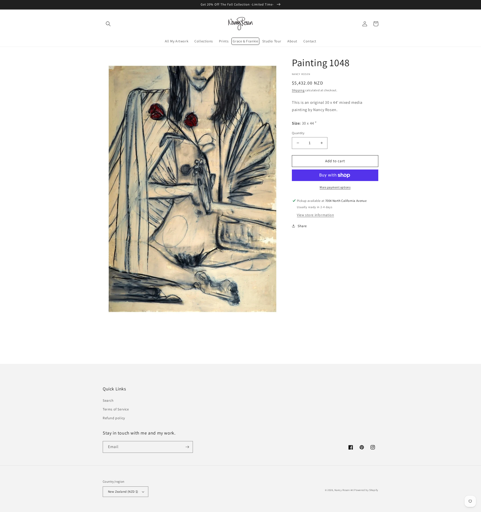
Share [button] (302, 226)
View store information (315, 215)
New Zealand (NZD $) (123, 491)
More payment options (335, 187)
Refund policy (114, 418)
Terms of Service (116, 409)
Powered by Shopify (366, 490)
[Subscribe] (187, 447)
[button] (108, 23)
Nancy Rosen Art (344, 490)
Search (108, 400)
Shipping (298, 90)
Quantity (298, 133)
